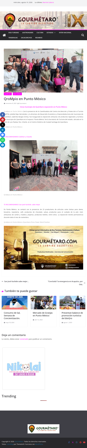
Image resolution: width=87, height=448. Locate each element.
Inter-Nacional (65, 33)
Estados (50, 33)
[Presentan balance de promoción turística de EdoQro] (72, 297)
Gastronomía (27, 33)
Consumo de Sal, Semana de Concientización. (12, 315)
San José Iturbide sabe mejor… (16, 281)
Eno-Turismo (13, 33)
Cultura (40, 33)
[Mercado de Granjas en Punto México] (43, 297)
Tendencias (13, 38)
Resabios (38, 38)
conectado (24, 339)
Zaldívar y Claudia (25, 137)
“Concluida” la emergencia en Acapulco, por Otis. (65, 283)
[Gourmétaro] (4, 35)
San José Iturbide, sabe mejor (29, 205)
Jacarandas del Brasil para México (55, 2)
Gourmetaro (22, 103)
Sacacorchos (26, 38)
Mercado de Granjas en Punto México (43, 314)
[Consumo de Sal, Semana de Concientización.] (14, 297)
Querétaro (8, 94)
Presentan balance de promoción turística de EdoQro (72, 315)
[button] (54, 32)
